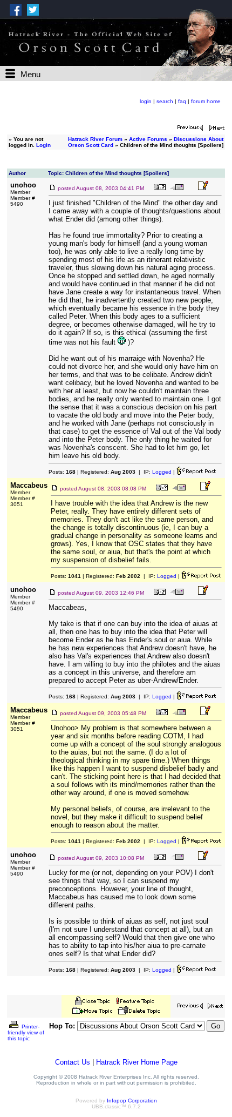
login (146, 101)
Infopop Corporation (132, 1100)
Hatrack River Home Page (137, 1062)
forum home (206, 101)
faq (182, 101)
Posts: (62, 472)
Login (43, 145)
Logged (162, 472)
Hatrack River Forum (95, 139)
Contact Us (72, 1062)
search (164, 101)
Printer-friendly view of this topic (26, 1032)
